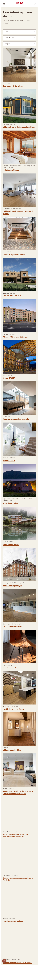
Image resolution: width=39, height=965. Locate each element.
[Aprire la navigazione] (5, 4)
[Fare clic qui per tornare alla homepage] (19, 3)
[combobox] (19, 31)
